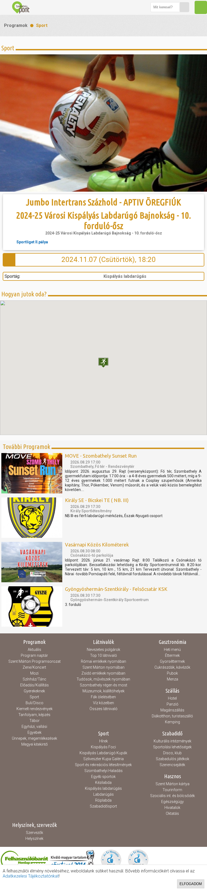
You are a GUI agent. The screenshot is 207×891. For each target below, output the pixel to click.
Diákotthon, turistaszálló (172, 716)
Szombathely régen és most (103, 685)
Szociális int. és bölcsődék (172, 796)
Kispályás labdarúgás (103, 788)
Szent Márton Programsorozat (34, 661)
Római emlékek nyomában (103, 661)
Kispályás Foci (103, 747)
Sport (41, 25)
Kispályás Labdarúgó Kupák (103, 753)
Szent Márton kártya (172, 784)
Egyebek (34, 732)
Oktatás (172, 813)
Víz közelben (103, 703)
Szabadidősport (103, 806)
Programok (15, 25)
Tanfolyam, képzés (34, 715)
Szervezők (34, 832)
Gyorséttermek (172, 661)
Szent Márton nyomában (103, 667)
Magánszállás (172, 710)
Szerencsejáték (172, 765)
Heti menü (172, 649)
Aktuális (34, 649)
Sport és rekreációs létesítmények (103, 765)
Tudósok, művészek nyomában (103, 679)
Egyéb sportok (103, 776)
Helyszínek (34, 838)
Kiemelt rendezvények (34, 709)
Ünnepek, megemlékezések (34, 738)
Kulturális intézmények (172, 741)
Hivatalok (172, 807)
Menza (172, 679)
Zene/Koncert (34, 667)
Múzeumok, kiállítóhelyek (103, 691)
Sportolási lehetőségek (172, 747)
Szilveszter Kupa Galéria (103, 759)
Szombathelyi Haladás (103, 771)
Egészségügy (172, 801)
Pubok (172, 673)
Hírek (103, 741)
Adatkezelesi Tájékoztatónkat (31, 876)
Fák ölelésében (103, 697)
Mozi (34, 673)
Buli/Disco (34, 703)
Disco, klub (172, 753)
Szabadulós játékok (172, 759)
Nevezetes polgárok (103, 649)
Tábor (34, 720)
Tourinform (172, 790)
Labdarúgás (103, 794)
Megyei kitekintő (34, 744)
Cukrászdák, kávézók (172, 667)
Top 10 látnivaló (103, 655)
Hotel (172, 698)
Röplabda (103, 800)
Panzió (172, 704)
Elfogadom (191, 884)
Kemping (172, 722)
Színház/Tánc (34, 679)
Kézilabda (103, 782)
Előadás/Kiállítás (34, 685)
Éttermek (172, 655)
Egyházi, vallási (34, 726)
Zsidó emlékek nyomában (103, 673)
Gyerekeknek (34, 691)
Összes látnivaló (103, 709)
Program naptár (34, 655)
